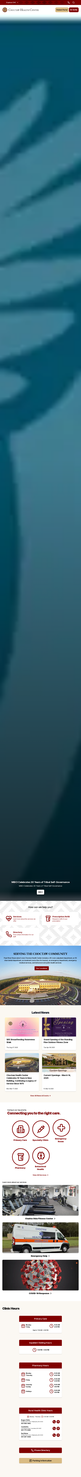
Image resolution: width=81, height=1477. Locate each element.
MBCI (40, 892)
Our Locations (41, 968)
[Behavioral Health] (41, 1155)
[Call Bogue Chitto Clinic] (57, 1421)
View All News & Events (39, 1096)
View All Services (39, 1175)
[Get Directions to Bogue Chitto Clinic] (61, 1421)
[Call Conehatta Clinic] (57, 1429)
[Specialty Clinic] (41, 1129)
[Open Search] (73, 2)
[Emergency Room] (61, 1128)
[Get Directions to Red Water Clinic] (61, 1437)
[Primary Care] (20, 1129)
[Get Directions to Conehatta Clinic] (61, 1429)
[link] (24, 918)
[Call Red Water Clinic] (57, 1437)
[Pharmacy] (20, 1157)
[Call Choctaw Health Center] (69, 2)
